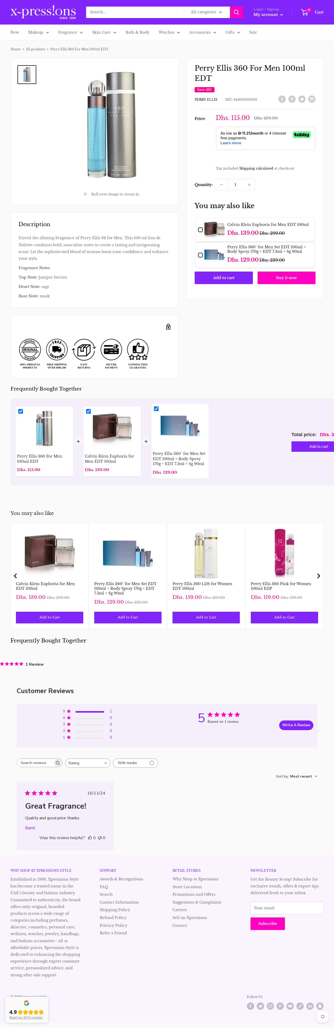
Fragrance (67, 32)
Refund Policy (113, 917)
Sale (253, 32)
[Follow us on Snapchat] (320, 1006)
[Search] (236, 12)
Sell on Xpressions (189, 917)
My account (266, 14)
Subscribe (267, 923)
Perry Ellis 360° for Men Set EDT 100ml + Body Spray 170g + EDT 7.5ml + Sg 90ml (125, 588)
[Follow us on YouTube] (290, 1006)
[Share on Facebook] (282, 99)
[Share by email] (311, 99)
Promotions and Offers (193, 894)
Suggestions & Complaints (196, 902)
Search (106, 894)
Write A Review (296, 725)
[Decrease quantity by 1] (221, 184)
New (14, 32)
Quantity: (204, 184)
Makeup (35, 32)
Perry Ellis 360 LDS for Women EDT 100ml (202, 586)
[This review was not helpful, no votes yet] (100, 838)
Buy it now (286, 277)
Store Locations (187, 887)
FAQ (104, 887)
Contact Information (119, 902)
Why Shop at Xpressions (195, 879)
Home (15, 49)
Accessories (200, 32)
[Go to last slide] (15, 576)
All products (35, 49)
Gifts (229, 32)
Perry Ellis (206, 99)
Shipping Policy (115, 909)
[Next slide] (318, 576)
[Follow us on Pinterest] (280, 1006)
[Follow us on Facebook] (250, 1006)
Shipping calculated (256, 168)
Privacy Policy (113, 925)
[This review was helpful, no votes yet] (90, 838)
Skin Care (101, 32)
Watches (166, 32)
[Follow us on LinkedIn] (310, 1006)
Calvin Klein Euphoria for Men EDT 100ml (45, 586)
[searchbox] (35, 763)
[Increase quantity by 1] (249, 184)
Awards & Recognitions (121, 879)
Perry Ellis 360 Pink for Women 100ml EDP (281, 586)
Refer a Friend (113, 933)
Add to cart (223, 277)
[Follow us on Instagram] (270, 1006)
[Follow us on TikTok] (300, 1006)
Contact (179, 925)
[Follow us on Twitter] (260, 1006)
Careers (179, 909)
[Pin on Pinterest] (292, 99)
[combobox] (87, 763)
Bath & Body (138, 32)
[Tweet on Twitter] (302, 99)
